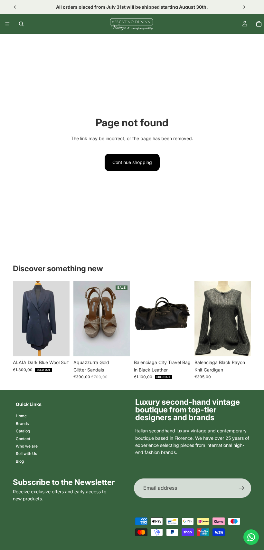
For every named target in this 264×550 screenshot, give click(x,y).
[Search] (21, 24)
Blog (20, 461)
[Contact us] (251, 537)
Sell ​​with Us (26, 453)
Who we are (27, 446)
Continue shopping (132, 162)
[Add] (120, 346)
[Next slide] (244, 7)
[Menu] (7, 23)
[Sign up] (241, 488)
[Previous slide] (15, 7)
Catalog (23, 431)
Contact (23, 438)
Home (21, 415)
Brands (22, 423)
